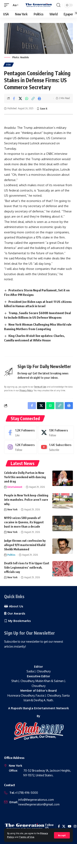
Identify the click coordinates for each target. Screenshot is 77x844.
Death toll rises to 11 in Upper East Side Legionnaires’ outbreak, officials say (26, 567)
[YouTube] (69, 826)
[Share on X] (20, 98)
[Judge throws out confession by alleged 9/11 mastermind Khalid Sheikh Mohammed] (62, 546)
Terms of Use (26, 837)
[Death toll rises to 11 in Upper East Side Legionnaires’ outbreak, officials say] (62, 568)
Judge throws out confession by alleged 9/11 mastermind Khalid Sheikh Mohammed (25, 545)
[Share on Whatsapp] (27, 98)
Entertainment (14, 486)
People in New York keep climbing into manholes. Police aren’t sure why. (26, 500)
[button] (62, 835)
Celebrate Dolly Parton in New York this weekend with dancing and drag (25, 477)
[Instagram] (20, 447)
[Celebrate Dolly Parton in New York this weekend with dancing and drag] (62, 478)
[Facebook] (20, 432)
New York (12, 509)
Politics (11, 554)
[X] (56, 432)
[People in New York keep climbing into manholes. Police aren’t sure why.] (62, 501)
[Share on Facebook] (14, 98)
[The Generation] (38, 5)
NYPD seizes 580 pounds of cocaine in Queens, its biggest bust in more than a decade (24, 522)
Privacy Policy (26, 390)
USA (8, 64)
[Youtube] (56, 447)
